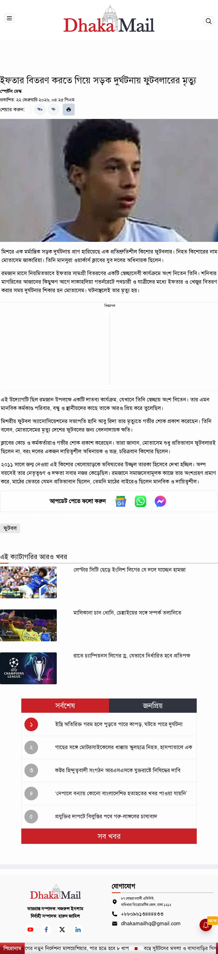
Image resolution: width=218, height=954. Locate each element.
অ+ (40, 109)
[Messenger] (160, 501)
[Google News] (121, 501)
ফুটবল (10, 528)
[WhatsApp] (140, 501)
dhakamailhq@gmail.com (151, 923)
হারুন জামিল (69, 916)
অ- (54, 109)
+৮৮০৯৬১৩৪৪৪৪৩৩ (142, 914)
